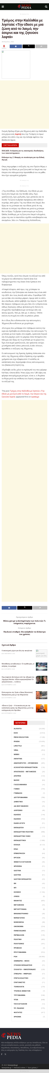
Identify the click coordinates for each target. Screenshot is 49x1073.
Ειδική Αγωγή (19, 823)
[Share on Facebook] (16, 46)
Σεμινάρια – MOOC (22, 961)
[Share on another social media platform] (41, 46)
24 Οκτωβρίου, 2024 (9, 669)
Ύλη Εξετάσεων (20, 1004)
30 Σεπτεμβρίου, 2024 (9, 684)
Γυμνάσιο (18, 793)
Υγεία (16, 999)
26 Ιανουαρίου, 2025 (9, 653)
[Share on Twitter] (29, 46)
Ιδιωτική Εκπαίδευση (22, 879)
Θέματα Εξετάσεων (22, 862)
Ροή (15, 956)
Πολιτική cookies (19, 1068)
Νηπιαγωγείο (19, 918)
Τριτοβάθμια (19, 995)
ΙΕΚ (15, 883)
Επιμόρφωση (19, 853)
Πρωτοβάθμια (20, 952)
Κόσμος (17, 892)
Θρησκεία (18, 866)
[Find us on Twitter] (5, 1054)
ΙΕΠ (15, 888)
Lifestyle (18, 746)
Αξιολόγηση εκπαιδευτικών (25, 767)
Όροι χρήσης (32, 1068)
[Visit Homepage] (24, 6)
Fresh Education (21, 737)
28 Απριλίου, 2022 (8, 42)
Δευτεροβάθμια (21, 797)
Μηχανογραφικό (21, 913)
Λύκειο (16, 896)
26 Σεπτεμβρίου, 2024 (9, 713)
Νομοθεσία (19, 922)
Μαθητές (18, 901)
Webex (16, 754)
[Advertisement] (24, 104)
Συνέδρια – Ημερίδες (23, 974)
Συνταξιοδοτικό (21, 978)
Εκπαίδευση (19, 827)
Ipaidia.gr (35, 396)
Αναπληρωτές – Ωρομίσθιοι (26, 763)
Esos (16, 733)
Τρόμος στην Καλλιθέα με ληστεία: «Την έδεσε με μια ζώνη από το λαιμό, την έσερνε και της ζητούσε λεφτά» (24, 394)
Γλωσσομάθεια (20, 784)
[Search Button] (46, 6)
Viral (16, 750)
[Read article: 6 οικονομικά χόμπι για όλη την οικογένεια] (41, 653)
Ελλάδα (17, 845)
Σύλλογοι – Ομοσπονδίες (25, 969)
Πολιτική (17, 939)
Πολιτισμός (19, 944)
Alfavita (18, 728)
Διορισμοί (18, 810)
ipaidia (17, 741)
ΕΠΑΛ (16, 849)
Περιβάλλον (19, 935)
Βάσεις (16, 780)
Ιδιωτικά (17, 870)
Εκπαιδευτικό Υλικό (22, 836)
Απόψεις (17, 776)
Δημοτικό (18, 802)
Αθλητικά (18, 759)
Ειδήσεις (17, 815)
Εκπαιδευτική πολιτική (23, 832)
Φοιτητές (18, 1012)
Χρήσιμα (17, 1017)
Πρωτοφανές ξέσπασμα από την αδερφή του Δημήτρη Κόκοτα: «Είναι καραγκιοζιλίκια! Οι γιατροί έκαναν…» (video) (18, 679)
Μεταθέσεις (19, 905)
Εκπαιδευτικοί (20, 840)
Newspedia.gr (13, 1065)
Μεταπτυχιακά (20, 909)
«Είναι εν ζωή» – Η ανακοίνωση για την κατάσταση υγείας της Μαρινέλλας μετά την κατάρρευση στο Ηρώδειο (18, 707)
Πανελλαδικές (20, 931)
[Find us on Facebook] (1, 1054)
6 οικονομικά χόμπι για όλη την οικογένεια (17, 650)
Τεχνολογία (19, 987)
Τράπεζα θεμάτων (22, 991)
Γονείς (17, 789)
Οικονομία (18, 926)
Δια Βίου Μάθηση (21, 806)
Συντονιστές (19, 982)
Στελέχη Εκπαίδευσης (23, 965)
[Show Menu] (3, 6)
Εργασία (17, 858)
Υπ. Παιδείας (19, 1008)
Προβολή (18, 948)
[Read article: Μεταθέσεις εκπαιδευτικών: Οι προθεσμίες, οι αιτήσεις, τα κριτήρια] (41, 667)
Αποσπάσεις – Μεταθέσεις (25, 771)
